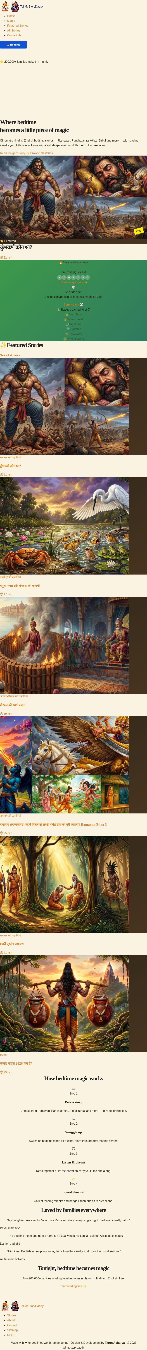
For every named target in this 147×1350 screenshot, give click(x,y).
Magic (11, 20)
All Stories (13, 30)
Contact (12, 1325)
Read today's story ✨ (73, 282)
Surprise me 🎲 (73, 304)
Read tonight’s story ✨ (15, 153)
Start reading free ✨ (73, 1286)
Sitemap (12, 1330)
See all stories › (10, 355)
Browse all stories (41, 153)
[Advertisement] (73, 91)
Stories (11, 1315)
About (11, 1320)
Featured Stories (17, 25)
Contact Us (14, 35)
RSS (10, 1334)
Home (11, 15)
